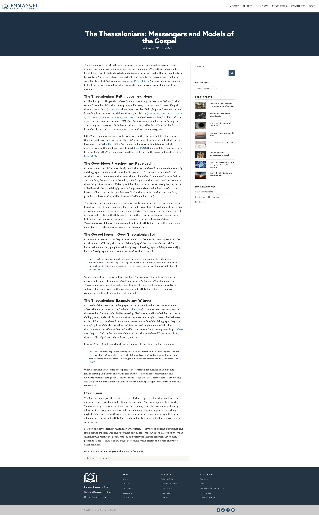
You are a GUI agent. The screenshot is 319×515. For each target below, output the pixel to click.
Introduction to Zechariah (221, 143)
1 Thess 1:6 (150, 243)
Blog (202, 483)
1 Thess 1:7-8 (135, 309)
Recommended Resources (207, 197)
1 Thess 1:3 (113, 109)
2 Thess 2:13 (112, 143)
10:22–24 (116, 117)
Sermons (204, 479)
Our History (128, 483)
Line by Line (93, 458)
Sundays (262, 6)
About (234, 6)
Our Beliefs (128, 488)
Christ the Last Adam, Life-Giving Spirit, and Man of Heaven (222, 164)
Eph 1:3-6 (176, 151)
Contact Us (128, 497)
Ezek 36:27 (139, 147)
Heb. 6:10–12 (104, 117)
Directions (166, 497)
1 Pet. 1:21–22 (129, 117)
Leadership (127, 493)
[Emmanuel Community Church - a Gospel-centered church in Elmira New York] (20, 6)
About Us (127, 479)
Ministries (279, 6)
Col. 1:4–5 (91, 117)
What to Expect (168, 479)
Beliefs (247, 6)
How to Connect (169, 483)
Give (312, 6)
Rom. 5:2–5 (153, 113)
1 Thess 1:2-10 (141, 80)
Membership (166, 488)
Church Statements (204, 192)
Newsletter (166, 493)
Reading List (200, 202)
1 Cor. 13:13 (166, 113)
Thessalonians (103, 458)
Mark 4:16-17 (101, 269)
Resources (298, 6)
